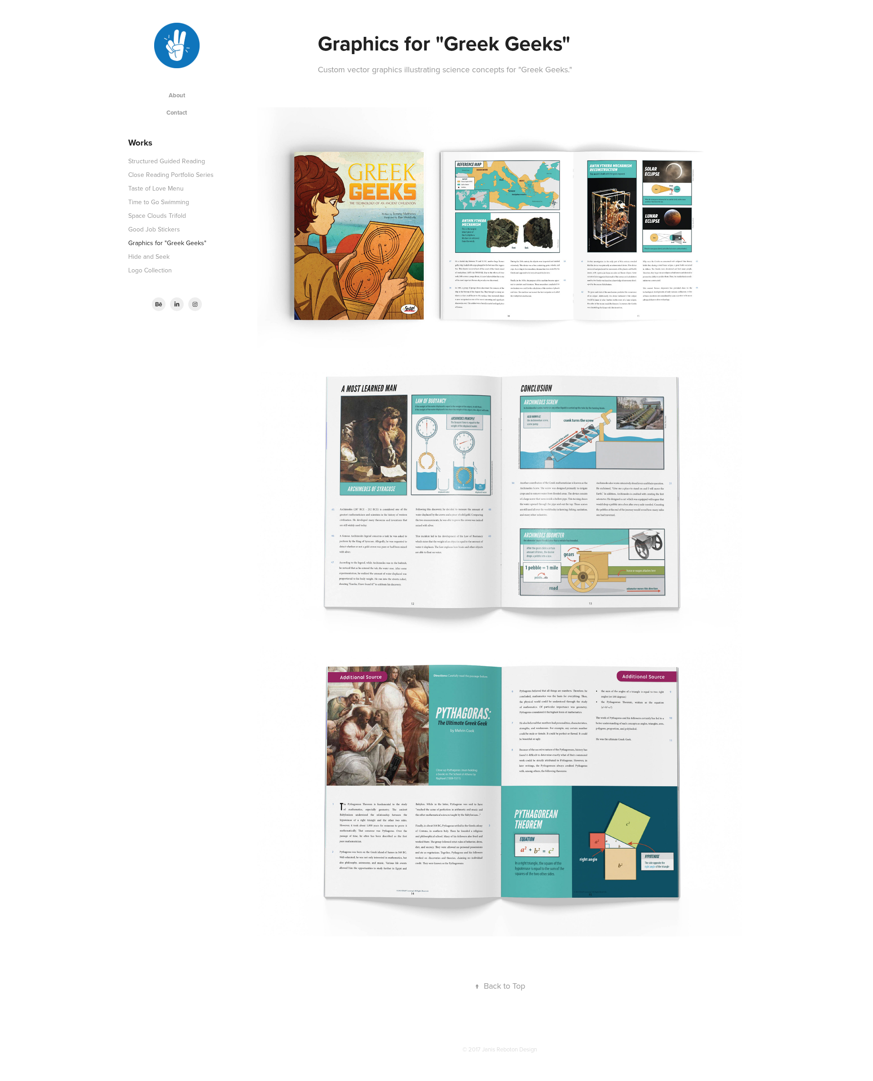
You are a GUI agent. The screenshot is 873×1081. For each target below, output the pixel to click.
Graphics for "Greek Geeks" (167, 242)
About (177, 95)
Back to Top (500, 985)
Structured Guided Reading (166, 161)
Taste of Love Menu (156, 188)
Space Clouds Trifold (157, 215)
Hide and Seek (149, 256)
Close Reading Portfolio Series (171, 174)
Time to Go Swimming (158, 201)
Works (140, 142)
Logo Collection (150, 270)
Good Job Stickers (154, 229)
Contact (176, 112)
